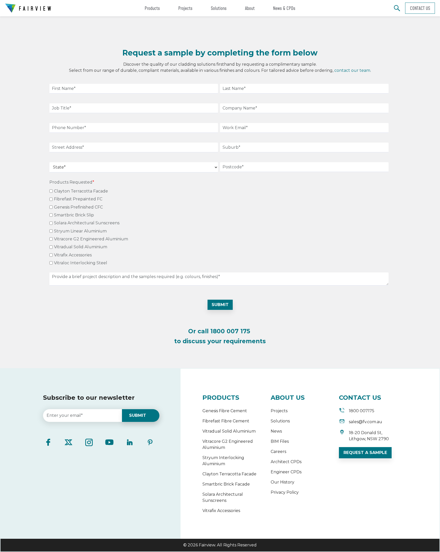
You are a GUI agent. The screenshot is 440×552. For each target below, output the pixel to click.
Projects (185, 8)
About (250, 8)
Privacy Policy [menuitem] (285, 492)
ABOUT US (288, 397)
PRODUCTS (220, 397)
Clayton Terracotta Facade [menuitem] (229, 474)
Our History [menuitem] (282, 482)
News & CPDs (284, 8)
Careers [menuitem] (278, 451)
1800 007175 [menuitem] (361, 410)
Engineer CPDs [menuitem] (286, 472)
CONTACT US (360, 397)
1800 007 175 (230, 331)
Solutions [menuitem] (280, 421)
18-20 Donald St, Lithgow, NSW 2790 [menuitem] (369, 435)
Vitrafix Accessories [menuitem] (221, 510)
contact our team (352, 70)
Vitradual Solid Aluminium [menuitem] (229, 431)
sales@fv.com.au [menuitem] (365, 421)
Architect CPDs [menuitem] (286, 461)
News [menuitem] (276, 431)
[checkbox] (219, 226)
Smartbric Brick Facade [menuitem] (226, 484)
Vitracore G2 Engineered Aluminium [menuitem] (227, 444)
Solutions (219, 8)
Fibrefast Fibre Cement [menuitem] (225, 421)
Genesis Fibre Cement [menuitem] (224, 410)
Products (152, 8)
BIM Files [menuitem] (280, 441)
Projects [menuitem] (279, 410)
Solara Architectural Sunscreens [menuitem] (222, 497)
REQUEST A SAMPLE (365, 452)
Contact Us (420, 8)
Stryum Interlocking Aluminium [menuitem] (223, 460)
